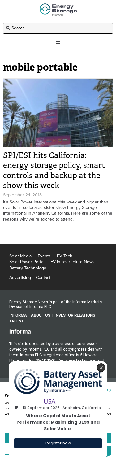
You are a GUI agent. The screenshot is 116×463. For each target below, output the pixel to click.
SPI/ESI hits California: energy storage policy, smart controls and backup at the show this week (54, 170)
